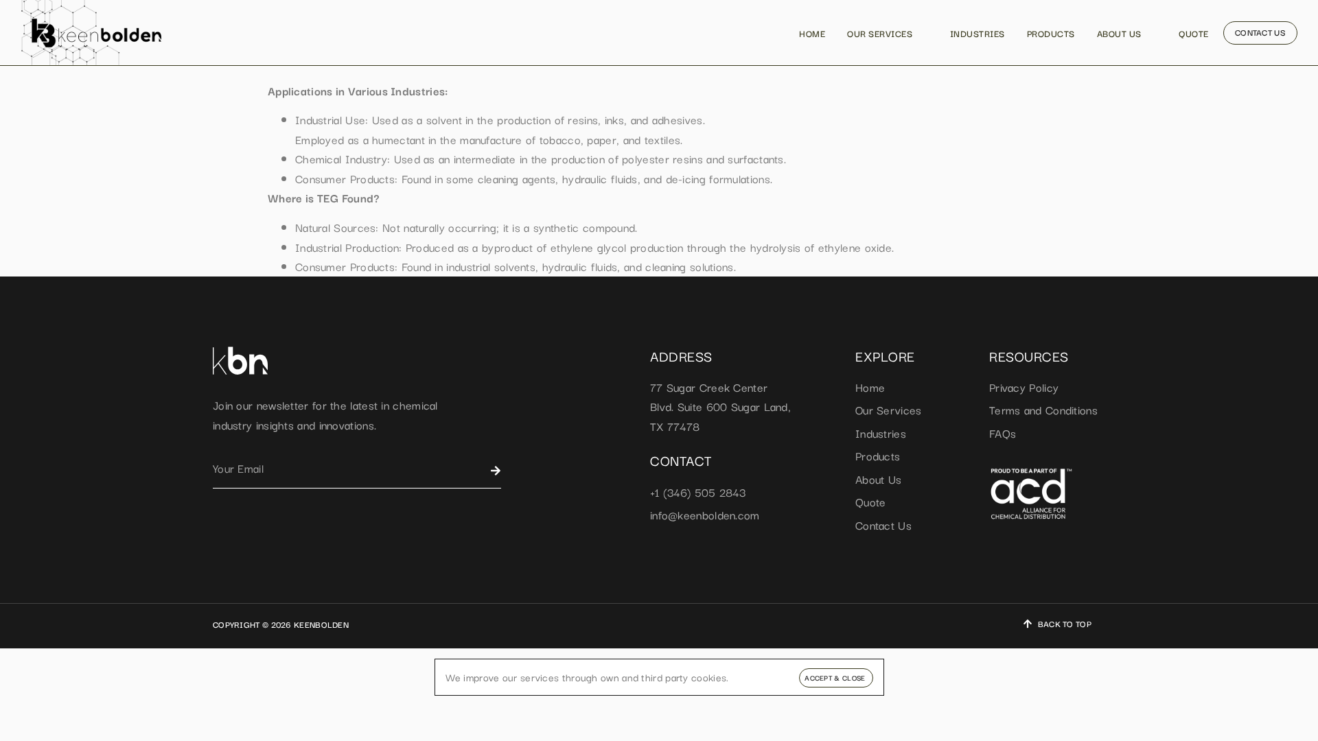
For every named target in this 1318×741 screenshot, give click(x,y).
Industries (977, 33)
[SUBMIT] (495, 470)
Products (1051, 33)
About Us (1119, 33)
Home (812, 33)
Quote (1194, 33)
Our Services (879, 33)
